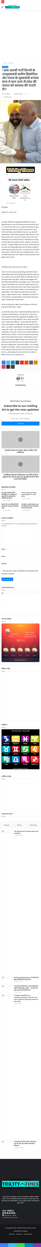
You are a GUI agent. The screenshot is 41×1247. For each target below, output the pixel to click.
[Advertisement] (20, 38)
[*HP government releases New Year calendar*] (7, 902)
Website (4, 563)
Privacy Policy (28, 1234)
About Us (12, 1234)
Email (4, 556)
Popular (6, 825)
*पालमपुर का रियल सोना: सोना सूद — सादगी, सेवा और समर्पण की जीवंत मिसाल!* (25, 1144)
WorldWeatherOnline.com (20, 660)
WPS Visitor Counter (13, 1217)
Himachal (10, 63)
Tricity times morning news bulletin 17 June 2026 (28, 494)
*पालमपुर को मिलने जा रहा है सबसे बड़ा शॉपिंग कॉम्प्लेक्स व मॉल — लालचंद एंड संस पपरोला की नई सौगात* (26, 988)
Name (4, 549)
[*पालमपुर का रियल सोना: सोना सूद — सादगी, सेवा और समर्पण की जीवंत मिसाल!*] (7, 1144)
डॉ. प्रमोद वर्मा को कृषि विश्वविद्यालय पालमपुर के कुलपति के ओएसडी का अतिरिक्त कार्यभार (9, 495)
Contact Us (19, 1234)
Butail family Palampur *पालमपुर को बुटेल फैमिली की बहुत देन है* (26, 978)
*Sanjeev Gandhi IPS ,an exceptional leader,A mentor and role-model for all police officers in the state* (26, 998)
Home (5, 63)
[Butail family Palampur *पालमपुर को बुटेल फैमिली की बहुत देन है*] (7, 980)
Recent (19, 825)
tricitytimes (7, 94)
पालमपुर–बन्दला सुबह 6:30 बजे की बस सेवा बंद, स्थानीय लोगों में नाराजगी (30, 506)
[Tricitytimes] (12, 7)
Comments (33, 825)
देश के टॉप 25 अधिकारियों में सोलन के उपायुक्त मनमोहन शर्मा (10, 506)
